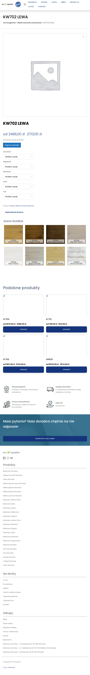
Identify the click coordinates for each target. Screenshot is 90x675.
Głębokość (7, 162)
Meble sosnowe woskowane (29, 22)
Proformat (11, 667)
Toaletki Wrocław (9, 561)
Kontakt (6, 604)
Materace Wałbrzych (11, 512)
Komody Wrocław (9, 549)
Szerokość (7, 152)
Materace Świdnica (10, 524)
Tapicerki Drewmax (10, 596)
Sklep (5, 619)
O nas (5, 580)
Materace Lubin (9, 532)
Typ (4, 191)
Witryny (12, 206)
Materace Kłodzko (10, 545)
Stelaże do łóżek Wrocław (12, 475)
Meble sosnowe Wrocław (12, 496)
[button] (83, 37)
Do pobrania (7, 584)
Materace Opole (9, 508)
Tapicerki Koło (8, 600)
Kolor (5, 182)
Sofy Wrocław (8, 553)
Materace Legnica (10, 516)
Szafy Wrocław (8, 565)
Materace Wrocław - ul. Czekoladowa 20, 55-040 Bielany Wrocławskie (29, 648)
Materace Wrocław (10, 471)
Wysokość (7, 172)
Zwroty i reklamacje (10, 631)
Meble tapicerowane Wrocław (14, 483)
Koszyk (5, 636)
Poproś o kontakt (12, 145)
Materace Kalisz (9, 504)
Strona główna (9, 22)
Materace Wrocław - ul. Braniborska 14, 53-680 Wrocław (24, 644)
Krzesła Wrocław (9, 557)
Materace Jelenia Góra (12, 520)
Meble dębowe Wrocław (12, 487)
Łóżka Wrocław (8, 479)
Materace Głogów (10, 528)
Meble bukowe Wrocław (12, 491)
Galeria (5, 588)
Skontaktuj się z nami (45, 438)
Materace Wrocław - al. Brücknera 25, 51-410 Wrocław (23, 652)
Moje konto (7, 640)
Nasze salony (8, 623)
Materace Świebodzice (11, 541)
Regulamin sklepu (9, 627)
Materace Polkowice (10, 537)
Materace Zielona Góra (12, 500)
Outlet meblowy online (12, 592)
